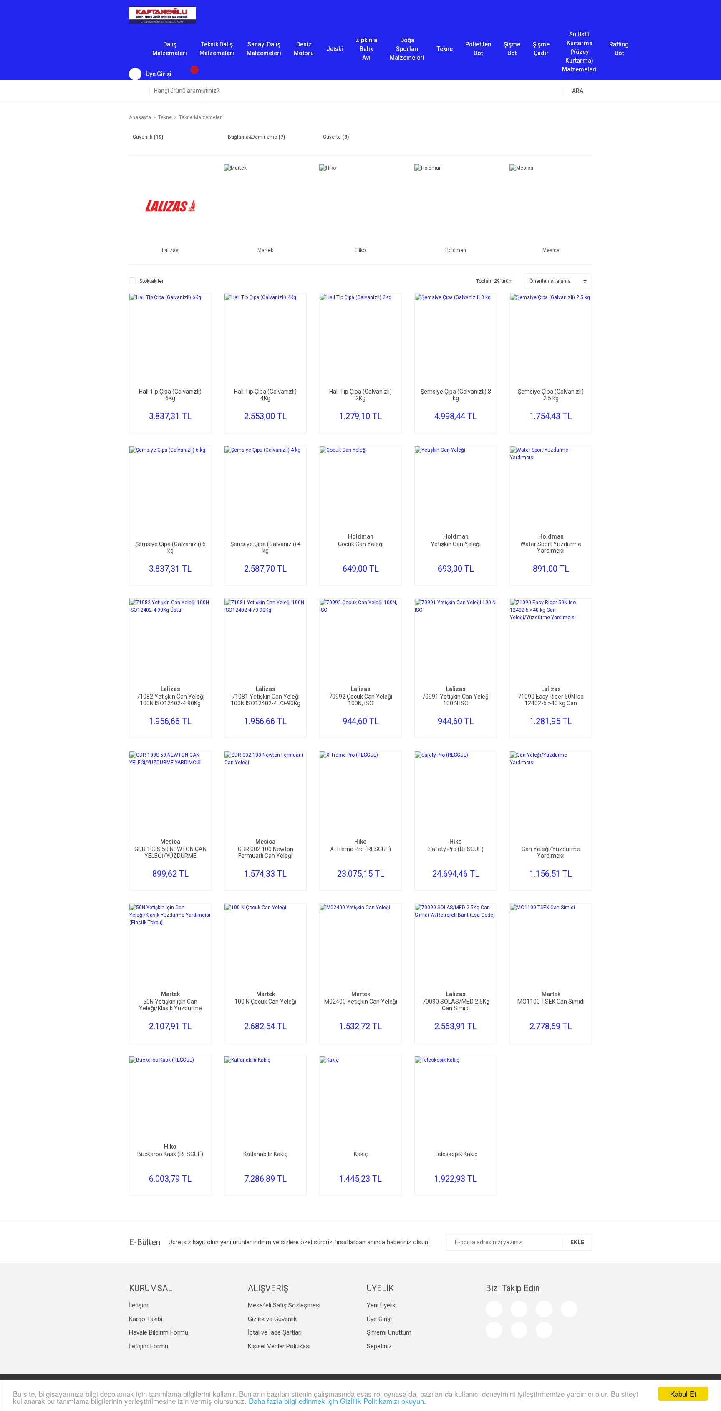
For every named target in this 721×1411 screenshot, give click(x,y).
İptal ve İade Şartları (275, 1332)
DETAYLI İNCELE (170, 350)
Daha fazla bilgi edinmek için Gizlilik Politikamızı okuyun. (337, 1401)
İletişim (139, 1305)
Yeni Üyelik (381, 1305)
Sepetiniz (379, 1346)
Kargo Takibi (145, 1319)
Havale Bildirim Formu (158, 1332)
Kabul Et (683, 1393)
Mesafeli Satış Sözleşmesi (284, 1305)
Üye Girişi (379, 1319)
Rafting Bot (619, 48)
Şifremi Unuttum (389, 1332)
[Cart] (190, 74)
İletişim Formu (148, 1346)
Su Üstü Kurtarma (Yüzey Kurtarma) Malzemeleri (579, 49)
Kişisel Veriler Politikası (279, 1346)
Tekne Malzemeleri (201, 117)
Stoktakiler (151, 281)
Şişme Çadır (541, 48)
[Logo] (162, 15)
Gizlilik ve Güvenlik (272, 1319)
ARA (577, 90)
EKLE (577, 1242)
